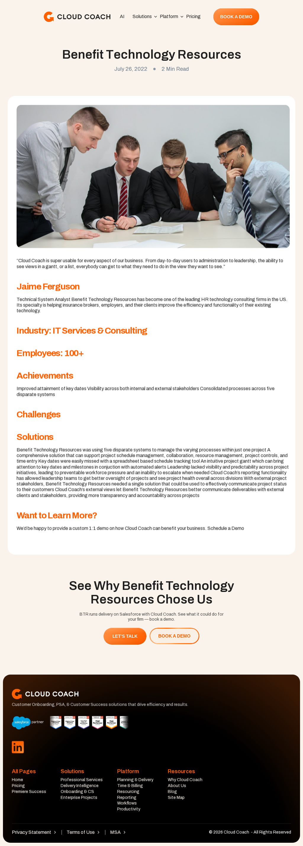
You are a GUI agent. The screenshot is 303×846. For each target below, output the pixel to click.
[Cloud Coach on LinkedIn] (18, 747)
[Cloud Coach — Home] (77, 17)
